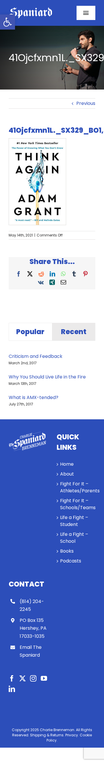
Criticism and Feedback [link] (35, 356)
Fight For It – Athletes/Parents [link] (76, 487)
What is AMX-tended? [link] (33, 397)
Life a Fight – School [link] (74, 538)
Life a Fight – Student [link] (74, 521)
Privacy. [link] (72, 735)
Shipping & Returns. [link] (47, 735)
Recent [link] (73, 331)
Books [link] (67, 551)
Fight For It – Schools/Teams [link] (76, 504)
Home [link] (67, 464)
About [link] (67, 474)
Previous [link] (85, 103)
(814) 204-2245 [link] (32, 605)
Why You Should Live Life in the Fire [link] (47, 377)
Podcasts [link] (70, 561)
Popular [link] (30, 331)
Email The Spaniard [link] (31, 651)
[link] (7, 22)
